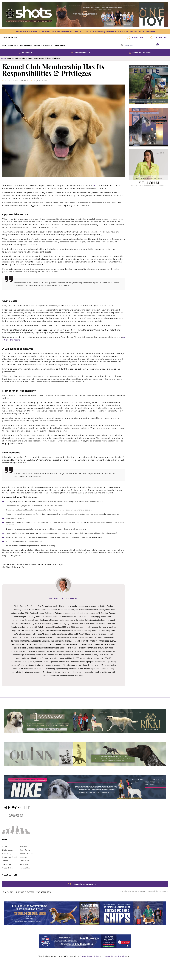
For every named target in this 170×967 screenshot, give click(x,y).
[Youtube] (21, 815)
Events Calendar (26, 853)
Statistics (23, 846)
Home (3, 58)
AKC (95, 185)
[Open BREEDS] (41, 45)
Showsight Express (25, 892)
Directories (6, 864)
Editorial (5, 861)
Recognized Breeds (9, 857)
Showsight (8, 892)
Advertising (6, 853)
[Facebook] (10, 815)
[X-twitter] (13, 815)
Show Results (25, 850)
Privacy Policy (7, 868)
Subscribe (24, 864)
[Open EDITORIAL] (52, 45)
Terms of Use (25, 868)
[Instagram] (17, 815)
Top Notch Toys (44, 892)
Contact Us (24, 861)
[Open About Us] (17, 45)
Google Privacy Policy (90, 956)
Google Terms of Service (115, 956)
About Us (23, 857)
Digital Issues (7, 850)
